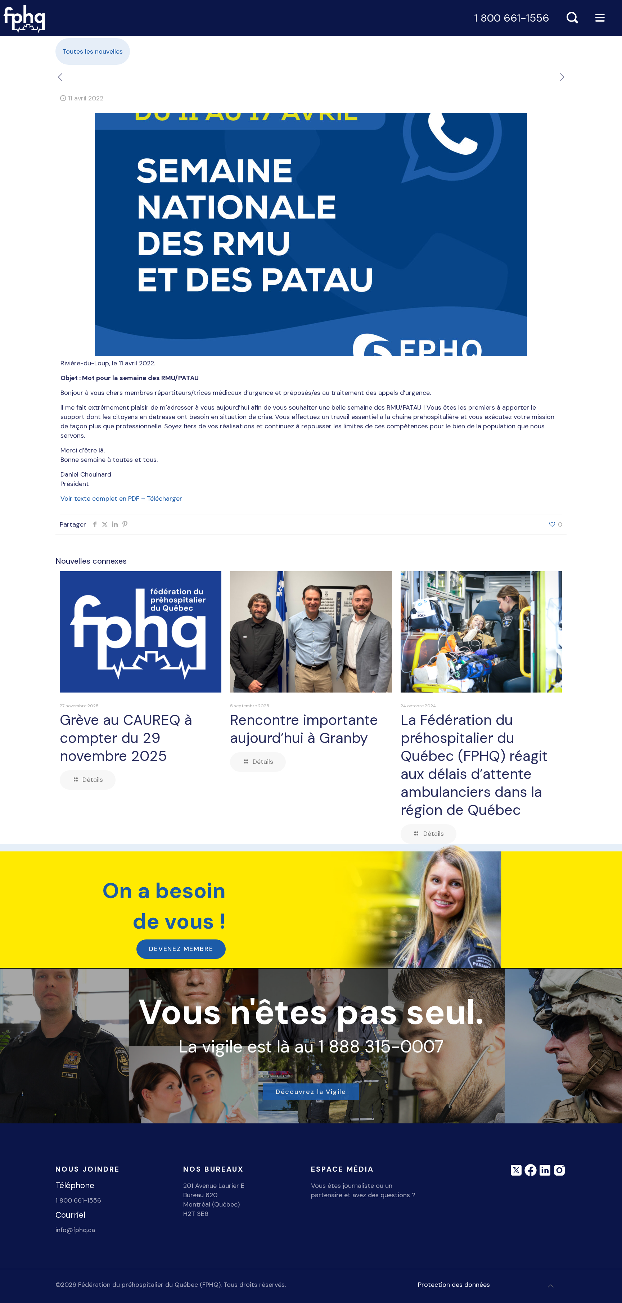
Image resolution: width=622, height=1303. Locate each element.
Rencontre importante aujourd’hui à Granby (304, 729)
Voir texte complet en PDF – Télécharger (121, 498)
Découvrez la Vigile (311, 1091)
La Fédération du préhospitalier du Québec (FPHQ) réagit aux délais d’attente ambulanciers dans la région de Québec (474, 765)
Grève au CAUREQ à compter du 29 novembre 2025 (126, 738)
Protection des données (454, 1284)
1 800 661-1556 (511, 18)
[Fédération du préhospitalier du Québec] (24, 18)
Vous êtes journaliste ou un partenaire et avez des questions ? (363, 1190)
